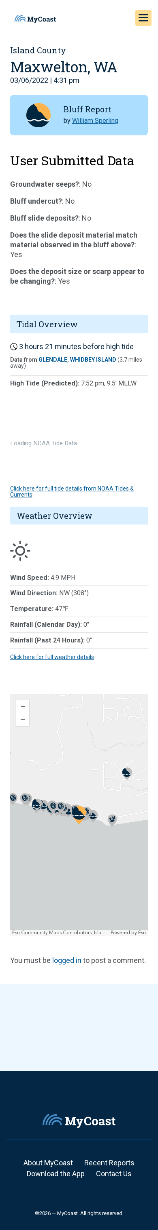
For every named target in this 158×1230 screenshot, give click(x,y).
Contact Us (114, 1173)
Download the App (56, 1173)
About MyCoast (48, 1162)
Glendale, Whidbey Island (77, 359)
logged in (66, 960)
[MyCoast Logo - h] (35, 19)
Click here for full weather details (52, 657)
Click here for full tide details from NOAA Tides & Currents (72, 491)
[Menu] (143, 18)
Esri (142, 933)
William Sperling (95, 120)
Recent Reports (109, 1162)
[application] (79, 815)
